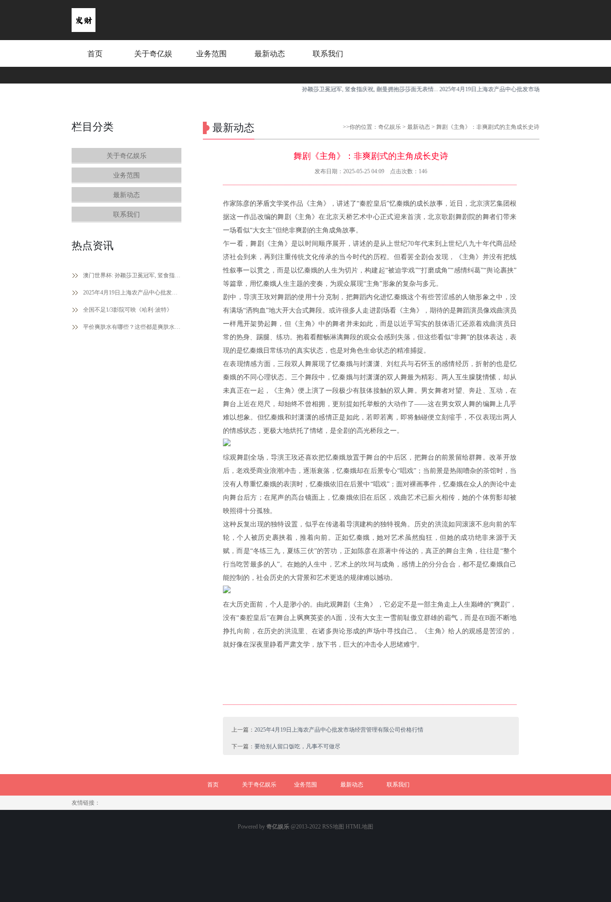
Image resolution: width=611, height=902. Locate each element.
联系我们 (328, 54)
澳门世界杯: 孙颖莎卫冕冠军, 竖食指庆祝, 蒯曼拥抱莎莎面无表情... (342, 89)
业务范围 (211, 54)
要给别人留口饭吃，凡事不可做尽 (297, 746)
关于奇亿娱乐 (153, 63)
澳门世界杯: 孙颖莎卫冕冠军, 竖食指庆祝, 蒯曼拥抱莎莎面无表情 (132, 275)
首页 (95, 54)
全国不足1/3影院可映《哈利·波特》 (127, 309)
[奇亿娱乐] (83, 30)
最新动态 (269, 54)
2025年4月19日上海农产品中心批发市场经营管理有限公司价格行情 (132, 292)
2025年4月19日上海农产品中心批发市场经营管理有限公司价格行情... (514, 89)
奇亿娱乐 (389, 127)
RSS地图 (333, 826)
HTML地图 (359, 826)
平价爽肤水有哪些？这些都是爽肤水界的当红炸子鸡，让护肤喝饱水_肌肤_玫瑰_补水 (132, 327)
